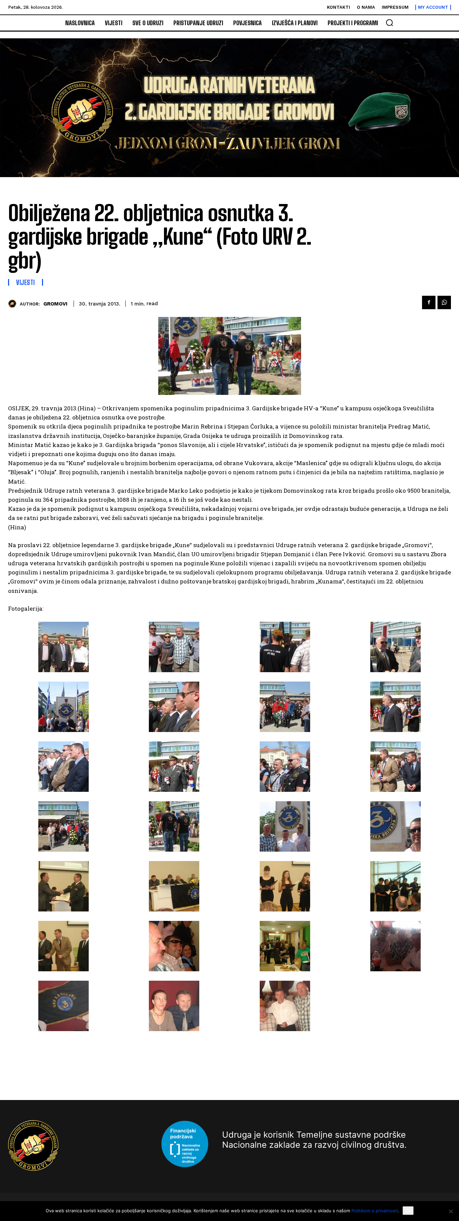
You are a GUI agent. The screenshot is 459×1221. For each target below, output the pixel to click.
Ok (408, 1210)
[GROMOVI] (14, 303)
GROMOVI (55, 304)
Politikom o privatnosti (374, 1210)
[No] (450, 1211)
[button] (389, 22)
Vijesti (25, 282)
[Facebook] (428, 302)
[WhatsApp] (444, 302)
